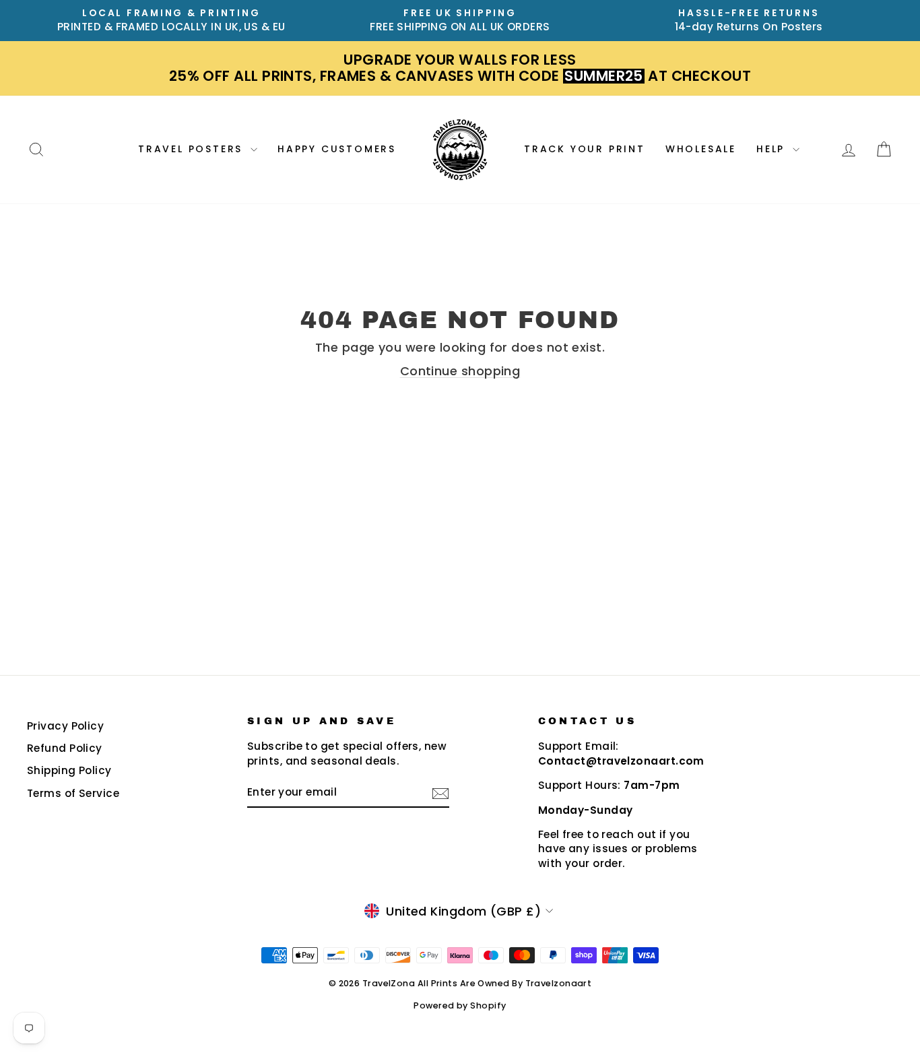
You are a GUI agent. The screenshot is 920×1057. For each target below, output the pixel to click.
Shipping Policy (69, 770)
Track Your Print (584, 149)
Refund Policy (64, 748)
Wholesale (700, 149)
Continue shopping (460, 370)
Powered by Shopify (460, 1005)
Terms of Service (73, 793)
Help (772, 149)
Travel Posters (192, 149)
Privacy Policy (65, 726)
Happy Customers (336, 149)
